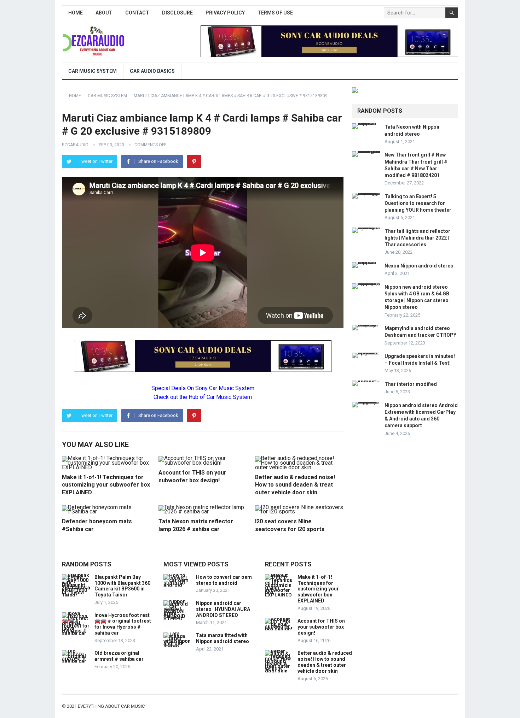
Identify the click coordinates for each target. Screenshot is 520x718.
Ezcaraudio (75, 144)
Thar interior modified (411, 384)
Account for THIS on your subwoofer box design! (321, 627)
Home (75, 13)
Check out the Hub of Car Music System (203, 397)
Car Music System (92, 71)
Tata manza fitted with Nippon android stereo (222, 638)
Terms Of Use (275, 13)
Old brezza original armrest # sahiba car (119, 656)
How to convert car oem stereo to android (224, 580)
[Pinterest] (194, 161)
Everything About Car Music (111, 706)
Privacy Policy (225, 13)
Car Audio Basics (152, 71)
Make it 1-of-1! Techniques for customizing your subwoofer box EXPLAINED (106, 485)
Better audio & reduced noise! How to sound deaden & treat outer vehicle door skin (295, 485)
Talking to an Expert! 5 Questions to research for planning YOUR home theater (418, 203)
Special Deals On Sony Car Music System (202, 388)
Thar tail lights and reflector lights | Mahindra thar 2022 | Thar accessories (417, 237)
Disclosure (177, 13)
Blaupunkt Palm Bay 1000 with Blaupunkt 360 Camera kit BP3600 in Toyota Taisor (122, 586)
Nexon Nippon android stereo (419, 266)
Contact (137, 13)
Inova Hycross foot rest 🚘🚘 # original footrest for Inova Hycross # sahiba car (122, 624)
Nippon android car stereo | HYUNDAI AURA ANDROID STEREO (223, 609)
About (104, 13)
